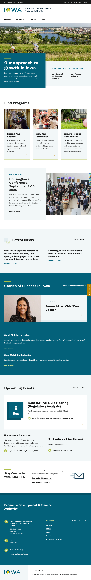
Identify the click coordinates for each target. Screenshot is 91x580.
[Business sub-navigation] (12, 19)
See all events (78, 388)
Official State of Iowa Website (13, 2)
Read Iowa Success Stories (73, 285)
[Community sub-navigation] (25, 19)
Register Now (14, 211)
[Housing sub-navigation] (37, 19)
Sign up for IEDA (40, 478)
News (48, 532)
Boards (48, 529)
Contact (49, 525)
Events (48, 536)
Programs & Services (80, 2)
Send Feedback (38, 571)
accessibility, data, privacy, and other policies (64, 575)
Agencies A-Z (68, 2)
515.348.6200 (14, 543)
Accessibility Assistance (54, 539)
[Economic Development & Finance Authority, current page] (13, 10)
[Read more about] (82, 425)
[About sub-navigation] (46, 19)
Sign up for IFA (40, 482)
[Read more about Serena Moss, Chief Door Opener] (81, 315)
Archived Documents (79, 521)
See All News (79, 240)
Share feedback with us (19, 554)
